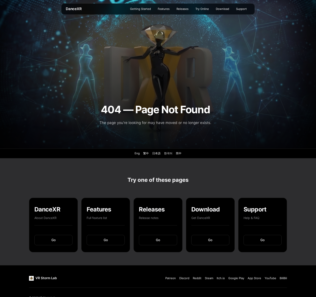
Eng (137, 153)
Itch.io (221, 278)
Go (53, 240)
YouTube (270, 278)
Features (164, 9)
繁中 (146, 153)
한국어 (168, 153)
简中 (178, 153)
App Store (254, 278)
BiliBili (283, 278)
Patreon (170, 278)
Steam (209, 278)
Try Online (202, 9)
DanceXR (74, 9)
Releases (182, 9)
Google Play (236, 278)
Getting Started (140, 9)
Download (222, 9)
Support (241, 9)
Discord (184, 278)
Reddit (197, 278)
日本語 (156, 153)
